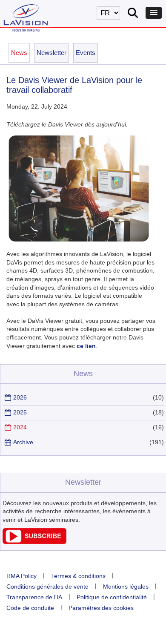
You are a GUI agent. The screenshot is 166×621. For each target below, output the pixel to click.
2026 (20, 397)
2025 (20, 412)
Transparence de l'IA (34, 597)
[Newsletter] (34, 541)
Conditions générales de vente (47, 586)
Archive (23, 442)
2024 (20, 427)
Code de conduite (30, 607)
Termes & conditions (78, 575)
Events (85, 52)
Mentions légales (126, 586)
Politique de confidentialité (112, 597)
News (19, 52)
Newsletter (51, 52)
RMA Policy (21, 575)
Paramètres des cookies (101, 607)
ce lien (86, 345)
